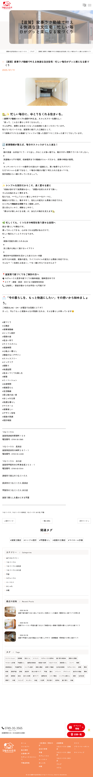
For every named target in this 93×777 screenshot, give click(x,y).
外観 (7, 590)
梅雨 (77, 663)
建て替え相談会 (61, 658)
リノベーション (10, 658)
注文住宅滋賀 (60, 667)
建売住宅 (44, 676)
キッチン (29, 680)
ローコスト (10, 582)
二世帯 (42, 680)
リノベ (72, 663)
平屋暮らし (21, 663)
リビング (20, 680)
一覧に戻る (46, 521)
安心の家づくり (36, 671)
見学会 (57, 680)
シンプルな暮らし (64, 676)
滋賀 (74, 676)
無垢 (85, 671)
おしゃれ (9, 586)
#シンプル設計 (30, 540)
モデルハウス (11, 578)
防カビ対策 (26, 676)
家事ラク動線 (49, 667)
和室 (35, 680)
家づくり (36, 676)
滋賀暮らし (63, 663)
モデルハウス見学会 (47, 658)
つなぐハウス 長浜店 (19, 512)
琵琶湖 (13, 676)
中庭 (13, 680)
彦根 (20, 671)
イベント (35, 658)
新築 (79, 667)
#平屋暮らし (44, 540)
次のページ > (84, 521)
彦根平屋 (13, 671)
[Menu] (89, 5)
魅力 (51, 671)
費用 (85, 667)
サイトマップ (79, 752)
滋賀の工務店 (73, 658)
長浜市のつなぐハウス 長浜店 (15, 482)
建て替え (65, 680)
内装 (71, 680)
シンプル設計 (29, 667)
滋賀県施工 (8, 667)
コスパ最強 (53, 676)
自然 (6, 676)
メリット (58, 671)
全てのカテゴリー (12, 558)
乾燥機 (20, 658)
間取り (7, 680)
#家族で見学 (42, 663)
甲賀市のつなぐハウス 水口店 (15, 490)
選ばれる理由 (77, 671)
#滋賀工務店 (15, 540)
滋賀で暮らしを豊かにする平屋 (15, 497)
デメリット (67, 671)
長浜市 (27, 671)
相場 (6, 671)
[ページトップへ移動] (89, 730)
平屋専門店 (18, 667)
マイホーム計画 (10, 663)
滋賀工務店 (39, 667)
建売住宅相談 (31, 663)
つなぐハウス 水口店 (33, 512)
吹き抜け (49, 680)
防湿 (19, 676)
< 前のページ (8, 521)
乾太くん (27, 658)
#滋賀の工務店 (59, 540)
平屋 (42, 512)
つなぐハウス (6, 512)
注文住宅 (81, 676)
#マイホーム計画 (75, 540)
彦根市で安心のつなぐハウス (14, 475)
